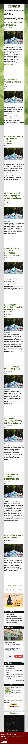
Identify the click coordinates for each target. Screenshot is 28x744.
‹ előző (14, 585)
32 (11, 587)
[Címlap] (14, 8)
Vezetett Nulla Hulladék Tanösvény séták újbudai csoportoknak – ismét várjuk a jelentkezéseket (14, 620)
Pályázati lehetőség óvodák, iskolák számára (13, 420)
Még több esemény (19, 680)
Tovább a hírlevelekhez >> (10, 697)
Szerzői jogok (15, 730)
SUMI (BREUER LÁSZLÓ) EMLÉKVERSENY (11, 476)
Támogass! (14, 713)
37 (10, 590)
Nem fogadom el (4, 738)
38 (13, 590)
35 (20, 587)
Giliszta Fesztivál (10, 614)
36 (7, 590)
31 (8, 587)
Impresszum (9, 729)
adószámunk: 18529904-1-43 (13, 725)
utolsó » (15, 592)
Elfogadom (3, 741)
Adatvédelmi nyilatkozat (15, 736)
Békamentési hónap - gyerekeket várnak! (13, 138)
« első (9, 585)
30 (21, 585)
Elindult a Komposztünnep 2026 (13, 616)
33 (14, 587)
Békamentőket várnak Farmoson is (13, 82)
